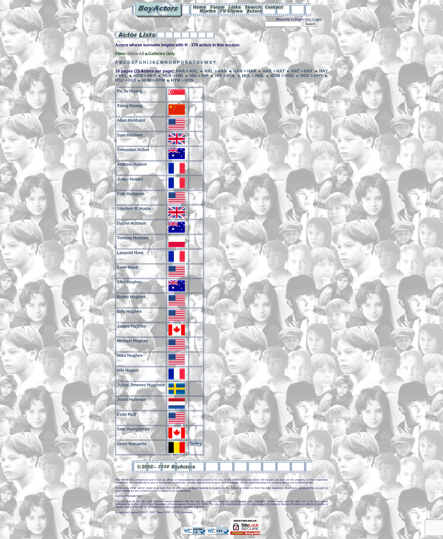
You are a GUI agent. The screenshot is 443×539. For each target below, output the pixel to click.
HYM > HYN (182, 80)
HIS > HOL (225, 76)
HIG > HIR (199, 76)
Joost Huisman (131, 399)
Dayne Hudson (131, 223)
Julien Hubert (130, 179)
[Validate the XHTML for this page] (194, 532)
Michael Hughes (132, 341)
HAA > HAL (187, 71)
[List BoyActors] (254, 10)
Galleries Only (161, 53)
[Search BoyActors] (253, 6)
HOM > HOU (282, 76)
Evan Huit (126, 414)
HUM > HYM (153, 80)
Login (317, 19)
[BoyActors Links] (235, 6)
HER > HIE (173, 76)
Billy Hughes (129, 311)
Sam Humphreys (133, 429)
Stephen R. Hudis (134, 208)
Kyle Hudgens (131, 194)
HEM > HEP (145, 76)
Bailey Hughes (131, 296)
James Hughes (131, 326)
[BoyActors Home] (199, 6)
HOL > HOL (253, 76)
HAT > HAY (302, 71)
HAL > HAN (216, 71)
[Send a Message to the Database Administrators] (274, 6)
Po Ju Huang (129, 91)
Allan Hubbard (131, 120)
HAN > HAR (244, 71)
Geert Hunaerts (131, 443)
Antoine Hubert (132, 164)
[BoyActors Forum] (217, 6)
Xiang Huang (129, 105)
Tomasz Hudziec (133, 238)
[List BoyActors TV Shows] (231, 10)
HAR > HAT (274, 71)
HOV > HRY (311, 76)
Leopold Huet (130, 252)
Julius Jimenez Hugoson (141, 385)
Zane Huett (127, 267)
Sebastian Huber (133, 150)
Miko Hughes (130, 355)
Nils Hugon (128, 370)
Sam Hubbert (130, 135)
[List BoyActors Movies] (207, 10)
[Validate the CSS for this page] (218, 532)
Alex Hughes (129, 282)
